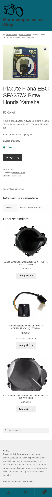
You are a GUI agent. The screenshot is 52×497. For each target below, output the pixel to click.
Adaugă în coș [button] (26, 275)
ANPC (6, 451)
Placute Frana (25, 35)
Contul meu (8, 492)
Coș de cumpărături (40, 490)
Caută (26, 492)
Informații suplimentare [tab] (14, 189)
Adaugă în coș (12, 157)
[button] (45, 49)
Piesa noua (16, 176)
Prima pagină (11, 35)
